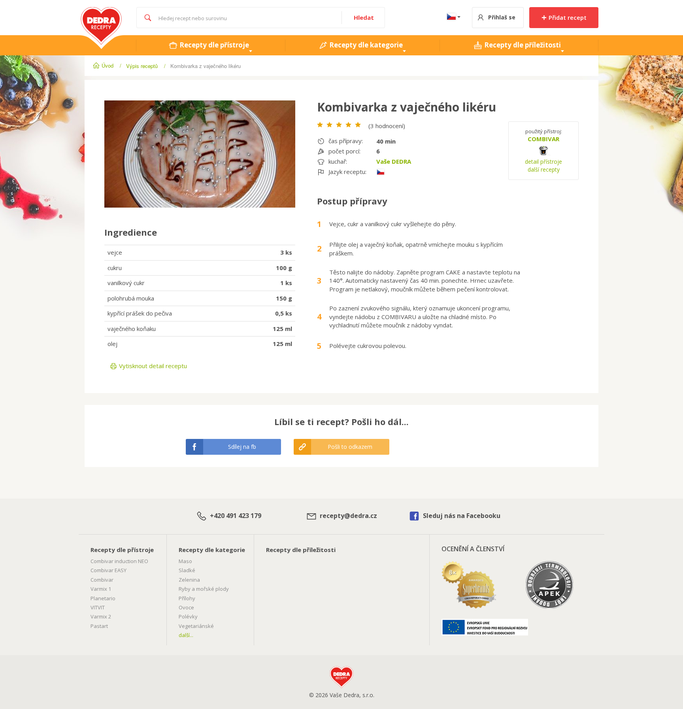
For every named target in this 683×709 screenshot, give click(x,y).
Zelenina (189, 579)
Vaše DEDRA (393, 161)
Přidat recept (567, 17)
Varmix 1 (101, 588)
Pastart (99, 626)
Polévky (188, 616)
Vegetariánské (196, 626)
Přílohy (187, 598)
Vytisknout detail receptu (152, 366)
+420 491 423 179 (234, 515)
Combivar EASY (108, 570)
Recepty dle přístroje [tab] (213, 44)
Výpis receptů (142, 66)
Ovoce (186, 607)
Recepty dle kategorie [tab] (365, 44)
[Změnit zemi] (452, 17)
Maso (185, 561)
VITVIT (98, 607)
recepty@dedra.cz (347, 515)
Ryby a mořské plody (204, 588)
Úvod (107, 65)
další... (186, 635)
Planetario (103, 598)
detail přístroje (543, 161)
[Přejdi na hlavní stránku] (101, 11)
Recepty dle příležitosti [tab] (522, 44)
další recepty (544, 169)
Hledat (364, 17)
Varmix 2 (101, 616)
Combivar (102, 579)
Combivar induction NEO (119, 561)
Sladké (187, 570)
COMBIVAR (543, 139)
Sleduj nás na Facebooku (460, 515)
